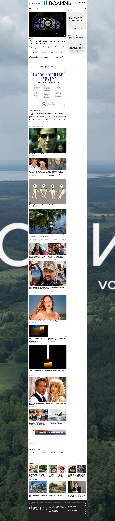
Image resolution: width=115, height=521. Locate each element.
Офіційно (39, 10)
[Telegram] (82, 3)
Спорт (71, 8)
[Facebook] (75, 3)
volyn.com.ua (62, 502)
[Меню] (30, 8)
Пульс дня (37, 8)
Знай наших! (60, 8)
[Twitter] (78, 3)
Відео (79, 8)
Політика (47, 8)
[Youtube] (84, 3)
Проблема (52, 8)
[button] (38, 2)
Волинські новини (32, 10)
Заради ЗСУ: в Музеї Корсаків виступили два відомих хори (52, 121)
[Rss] (85, 513)
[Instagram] (80, 3)
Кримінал (66, 8)
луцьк (36, 439)
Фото (75, 8)
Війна (42, 8)
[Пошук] (85, 8)
